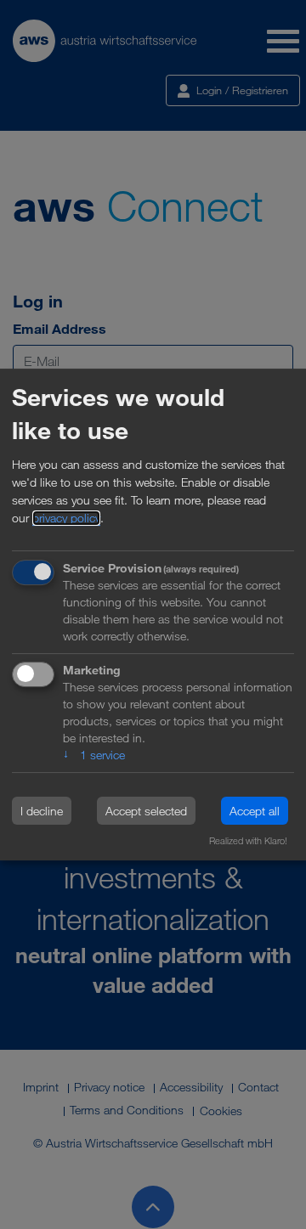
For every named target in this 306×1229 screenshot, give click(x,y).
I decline (41, 810)
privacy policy (66, 517)
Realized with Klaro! (248, 841)
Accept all (255, 810)
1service (94, 755)
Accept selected (146, 810)
